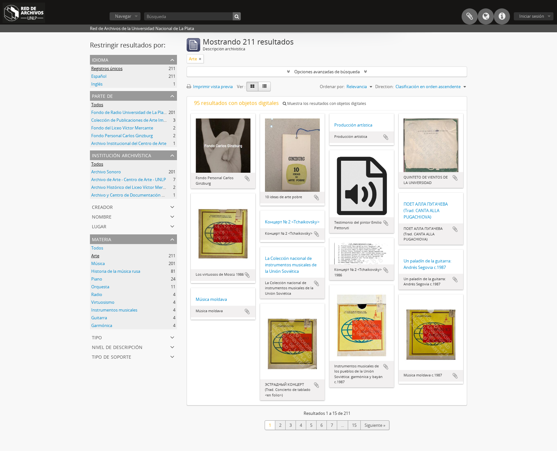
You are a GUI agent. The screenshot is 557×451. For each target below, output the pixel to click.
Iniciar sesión (531, 16)
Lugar (99, 225)
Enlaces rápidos (502, 16)
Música (98, 263)
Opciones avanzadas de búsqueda (327, 72)
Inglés (97, 84)
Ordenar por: (332, 86)
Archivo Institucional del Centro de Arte (128, 143)
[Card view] (252, 86)
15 (354, 425)
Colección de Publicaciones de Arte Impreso (132, 120)
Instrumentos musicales (114, 310)
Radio (96, 294)
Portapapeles (470, 16)
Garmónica (101, 325)
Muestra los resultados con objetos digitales (326, 103)
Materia (101, 238)
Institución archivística (121, 154)
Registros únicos (106, 68)
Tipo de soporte (111, 356)
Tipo (97, 337)
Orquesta (100, 287)
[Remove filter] (200, 59)
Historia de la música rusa (115, 271)
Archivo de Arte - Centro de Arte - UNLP (128, 179)
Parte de (102, 95)
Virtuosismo (102, 302)
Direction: (384, 86)
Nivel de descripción (117, 346)
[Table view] (264, 86)
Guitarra (99, 318)
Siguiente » (375, 425)
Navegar (123, 16)
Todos (97, 105)
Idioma (486, 16)
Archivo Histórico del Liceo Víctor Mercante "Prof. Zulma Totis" (150, 187)
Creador (102, 206)
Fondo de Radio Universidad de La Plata (129, 112)
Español (98, 76)
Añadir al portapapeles (247, 178)
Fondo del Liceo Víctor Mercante (122, 128)
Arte (95, 256)
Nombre (102, 216)
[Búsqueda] (237, 16)
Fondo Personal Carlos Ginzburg (122, 135)
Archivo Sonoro (106, 172)
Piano (96, 279)
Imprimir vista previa (212, 86)
